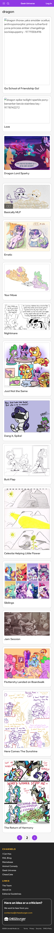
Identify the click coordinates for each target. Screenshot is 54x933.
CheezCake (7, 874)
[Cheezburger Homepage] (27, 919)
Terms (26, 928)
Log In (49, 3)
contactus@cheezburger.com (18, 912)
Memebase (7, 862)
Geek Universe (28, 3)
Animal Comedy (10, 866)
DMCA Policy (47, 928)
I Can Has (6, 854)
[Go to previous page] (19, 837)
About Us (6, 889)
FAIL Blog (7, 858)
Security (38, 928)
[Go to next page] (34, 837)
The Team (7, 885)
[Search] (8, 3)
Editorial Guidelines (11, 894)
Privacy (32, 928)
